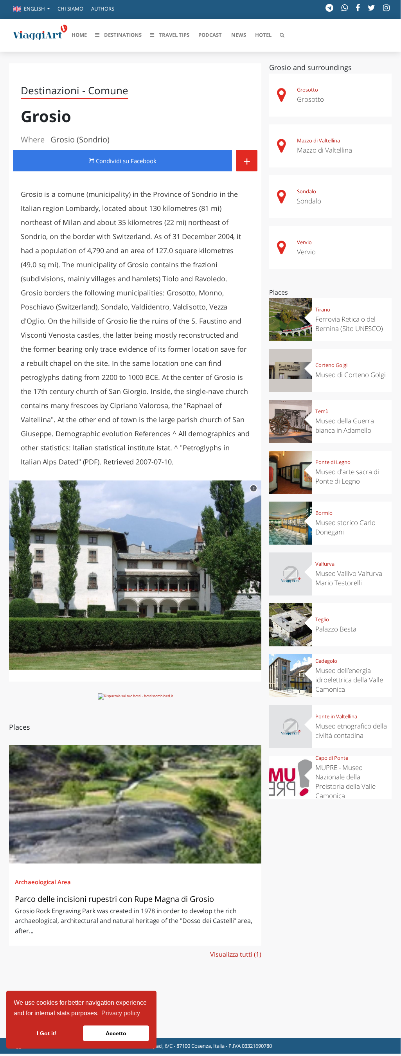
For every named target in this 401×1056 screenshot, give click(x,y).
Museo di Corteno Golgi (350, 374)
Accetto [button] (116, 1033)
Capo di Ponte (331, 757)
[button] (31, 9)
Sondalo (306, 191)
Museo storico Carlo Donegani (345, 527)
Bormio (324, 512)
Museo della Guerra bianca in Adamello (344, 425)
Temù (322, 411)
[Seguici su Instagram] (386, 7)
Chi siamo (70, 8)
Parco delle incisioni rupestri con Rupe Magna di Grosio (114, 899)
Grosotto (307, 89)
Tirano (322, 309)
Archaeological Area (43, 882)
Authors (102, 8)
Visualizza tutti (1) (235, 954)
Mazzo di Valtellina (318, 140)
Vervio (304, 242)
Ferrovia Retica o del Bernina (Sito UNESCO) (349, 324)
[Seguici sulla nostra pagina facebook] (358, 7)
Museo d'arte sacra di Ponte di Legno (347, 476)
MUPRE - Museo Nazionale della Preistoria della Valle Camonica (345, 781)
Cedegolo (326, 660)
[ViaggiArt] (40, 34)
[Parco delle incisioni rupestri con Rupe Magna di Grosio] (135, 804)
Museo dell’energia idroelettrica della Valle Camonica (349, 680)
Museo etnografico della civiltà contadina (351, 730)
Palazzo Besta (335, 628)
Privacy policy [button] (120, 1013)
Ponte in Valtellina (336, 716)
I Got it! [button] (47, 1033)
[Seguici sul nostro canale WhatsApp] (344, 7)
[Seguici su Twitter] (371, 7)
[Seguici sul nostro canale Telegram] (329, 7)
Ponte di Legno (333, 462)
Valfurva (324, 563)
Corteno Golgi (331, 365)
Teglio (322, 619)
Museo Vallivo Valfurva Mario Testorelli (348, 578)
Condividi (125, 161)
